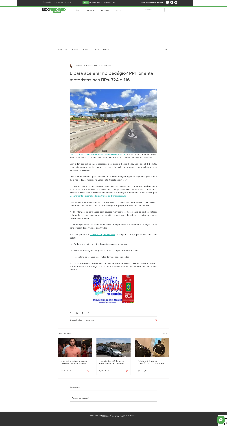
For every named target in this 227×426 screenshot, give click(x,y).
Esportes (75, 49)
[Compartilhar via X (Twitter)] (77, 313)
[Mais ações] (155, 65)
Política (85, 49)
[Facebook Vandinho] (171, 2)
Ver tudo (166, 333)
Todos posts (62, 49)
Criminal (96, 49)
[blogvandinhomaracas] (167, 2)
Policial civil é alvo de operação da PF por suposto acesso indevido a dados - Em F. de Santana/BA (151, 362)
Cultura (106, 49)
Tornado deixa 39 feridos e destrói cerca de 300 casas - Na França (112, 362)
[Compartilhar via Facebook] (71, 313)
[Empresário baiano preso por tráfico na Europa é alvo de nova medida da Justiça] (75, 347)
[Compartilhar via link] (88, 313)
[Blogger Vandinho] (175, 2)
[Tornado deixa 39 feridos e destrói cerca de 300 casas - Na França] (113, 347)
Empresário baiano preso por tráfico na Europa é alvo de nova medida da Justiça (74, 362)
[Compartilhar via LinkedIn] (82, 313)
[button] (166, 49)
